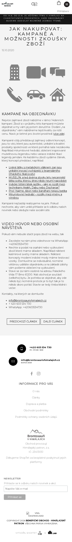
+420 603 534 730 (40, 348)
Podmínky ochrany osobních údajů (36, 416)
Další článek (53, 321)
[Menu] (66, 4)
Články (36, 397)
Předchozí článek (23, 321)
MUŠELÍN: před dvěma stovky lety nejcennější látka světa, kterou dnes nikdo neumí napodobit (38, 179)
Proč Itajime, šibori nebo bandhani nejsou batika (38, 190)
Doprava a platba (36, 404)
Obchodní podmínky (36, 410)
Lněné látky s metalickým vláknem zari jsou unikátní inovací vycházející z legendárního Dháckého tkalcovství (35, 171)
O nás (36, 391)
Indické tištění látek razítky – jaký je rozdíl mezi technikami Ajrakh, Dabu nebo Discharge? (37, 186)
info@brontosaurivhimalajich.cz (27, 300)
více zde (59, 133)
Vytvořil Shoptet (26, 533)
